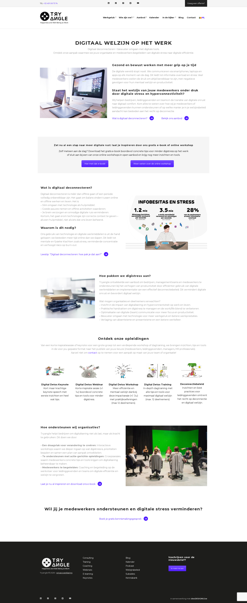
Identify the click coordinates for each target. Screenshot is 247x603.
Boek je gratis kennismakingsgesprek (120, 519)
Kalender (154, 17)
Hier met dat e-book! (94, 163)
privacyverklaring (64, 573)
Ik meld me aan (177, 568)
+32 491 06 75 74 (50, 3)
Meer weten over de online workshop (152, 163)
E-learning (88, 574)
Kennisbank (131, 578)
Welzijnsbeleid (133, 570)
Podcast (130, 566)
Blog (181, 17)
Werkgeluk (109, 17)
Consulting (88, 558)
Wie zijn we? (125, 17)
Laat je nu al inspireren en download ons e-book (68, 484)
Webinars (87, 570)
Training (86, 562)
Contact (191, 17)
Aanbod (141, 17)
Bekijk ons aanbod (171, 118)
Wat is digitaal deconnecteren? (129, 118)
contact (92, 352)
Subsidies (130, 574)
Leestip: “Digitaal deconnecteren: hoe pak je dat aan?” (71, 254)
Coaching (87, 566)
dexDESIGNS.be (199, 598)
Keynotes (87, 578)
